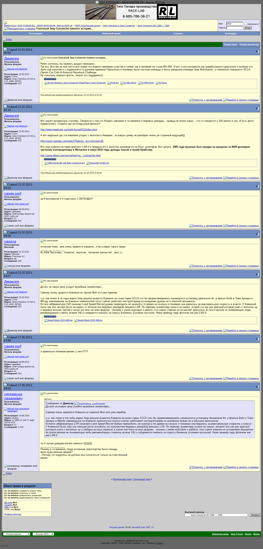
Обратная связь (220, 534)
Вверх (256, 534)
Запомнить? (253, 24)
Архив (248, 534)
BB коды (8, 502)
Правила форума (12, 514)
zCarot (159, 543)
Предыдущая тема (122, 479)
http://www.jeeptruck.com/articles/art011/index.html (68, 129)
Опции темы (230, 44)
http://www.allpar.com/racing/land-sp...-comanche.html (70, 155)
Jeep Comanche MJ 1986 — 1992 (153, 25)
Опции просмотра (249, 44)
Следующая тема (141, 479)
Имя (221, 23)
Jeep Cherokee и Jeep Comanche (119, 25)
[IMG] (6, 507)
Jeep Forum (237, 534)
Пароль (222, 28)
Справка (178, 33)
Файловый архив (111, 33)
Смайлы (8, 505)
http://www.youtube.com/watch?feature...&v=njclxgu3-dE (72, 141)
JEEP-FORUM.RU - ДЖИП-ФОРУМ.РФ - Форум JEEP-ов (44, 25)
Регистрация (35, 33)
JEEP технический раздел (87, 25)
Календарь (231, 33)
